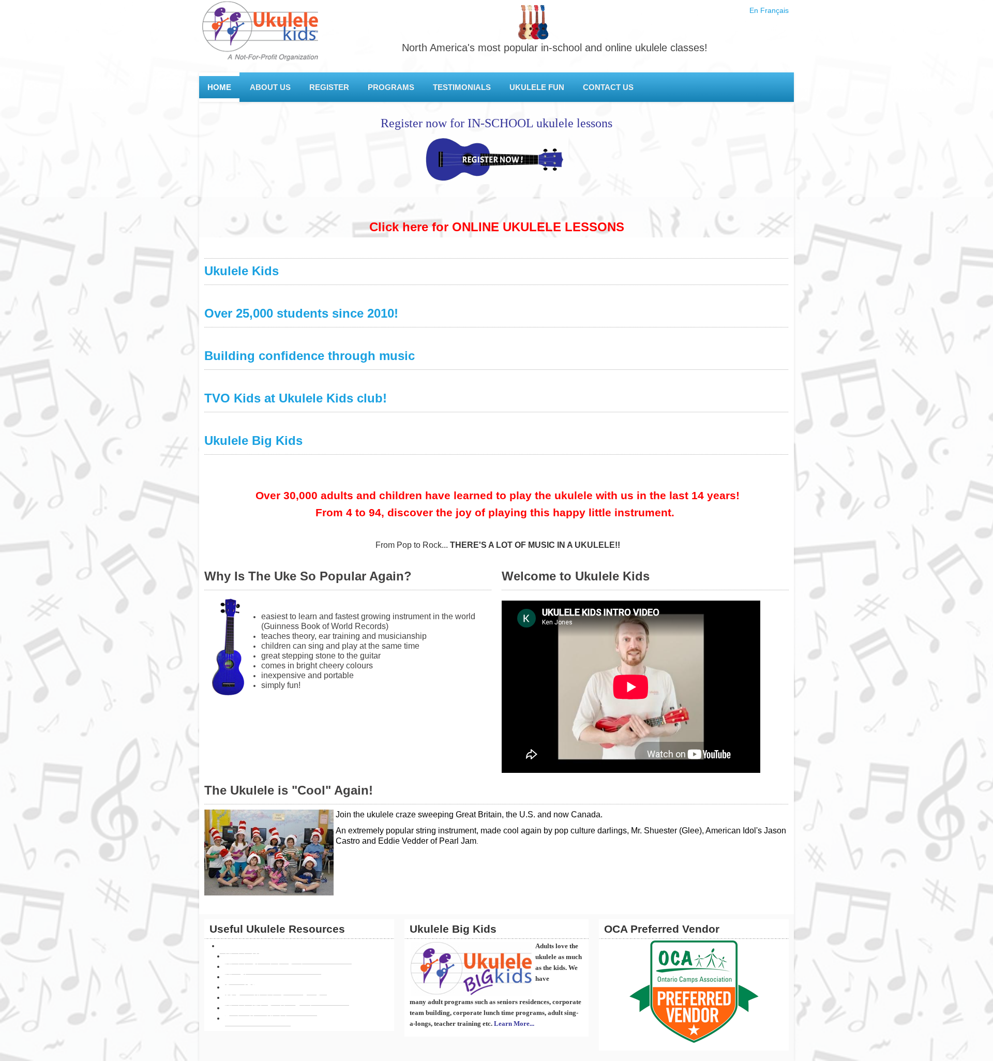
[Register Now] (496, 159)
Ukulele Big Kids (253, 440)
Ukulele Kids (241, 271)
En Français (769, 10)
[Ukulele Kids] (260, 36)
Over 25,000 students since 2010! (301, 313)
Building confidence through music (309, 356)
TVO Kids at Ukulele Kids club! (295, 398)
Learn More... (514, 1023)
